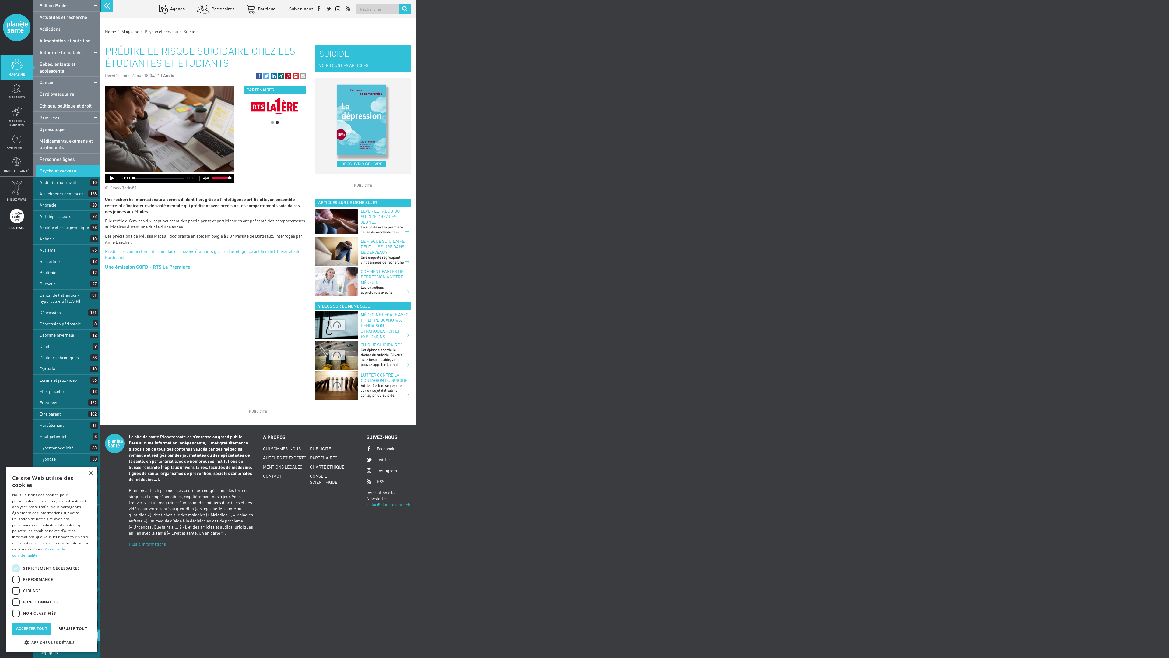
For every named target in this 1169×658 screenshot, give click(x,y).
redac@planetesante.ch (388, 504)
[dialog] (51, 559)
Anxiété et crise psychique (64, 227)
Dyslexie (47, 368)
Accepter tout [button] (31, 628)
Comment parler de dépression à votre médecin (382, 277)
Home (110, 31)
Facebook (386, 448)
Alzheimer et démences (61, 193)
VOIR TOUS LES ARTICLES (343, 65)
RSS (380, 481)
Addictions (50, 29)
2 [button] (277, 122)
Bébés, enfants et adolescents (57, 67)
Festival (16, 228)
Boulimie (48, 272)
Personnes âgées (57, 159)
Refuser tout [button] (72, 628)
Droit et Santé (17, 171)
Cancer (47, 82)
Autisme (47, 250)
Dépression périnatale (60, 323)
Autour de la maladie (61, 52)
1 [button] (272, 122)
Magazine (17, 74)
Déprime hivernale (57, 335)
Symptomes (17, 148)
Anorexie (48, 204)
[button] (259, 76)
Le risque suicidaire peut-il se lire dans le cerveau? (383, 247)
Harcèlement (52, 425)
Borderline (50, 261)
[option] (275, 106)
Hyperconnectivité (57, 447)
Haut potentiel (53, 436)
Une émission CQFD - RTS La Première (147, 267)
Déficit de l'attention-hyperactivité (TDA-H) (60, 298)
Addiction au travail (58, 182)
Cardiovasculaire (57, 94)
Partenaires (222, 8)
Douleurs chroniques (59, 357)
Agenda (177, 8)
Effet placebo (52, 391)
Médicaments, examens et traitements (66, 144)
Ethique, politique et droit (66, 105)
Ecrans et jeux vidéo (58, 380)
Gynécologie (52, 129)
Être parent (50, 413)
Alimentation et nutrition (65, 40)
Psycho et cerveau (58, 170)
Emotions (48, 402)
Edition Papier (54, 5)
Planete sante (16, 27)
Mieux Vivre (17, 199)
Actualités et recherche (63, 17)
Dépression (50, 312)
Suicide (191, 31)
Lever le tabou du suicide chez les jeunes (380, 216)
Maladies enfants (17, 123)
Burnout (47, 283)
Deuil (44, 346)
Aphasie (47, 238)
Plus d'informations (147, 544)
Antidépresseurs (55, 216)
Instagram (387, 470)
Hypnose (48, 459)
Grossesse (50, 117)
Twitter (383, 459)
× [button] (90, 473)
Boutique (266, 8)
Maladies (17, 97)
